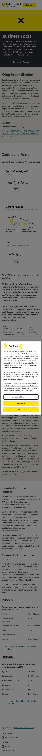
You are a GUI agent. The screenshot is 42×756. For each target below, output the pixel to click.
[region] (21, 378)
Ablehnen (21, 403)
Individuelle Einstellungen (21, 397)
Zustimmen (21, 409)
